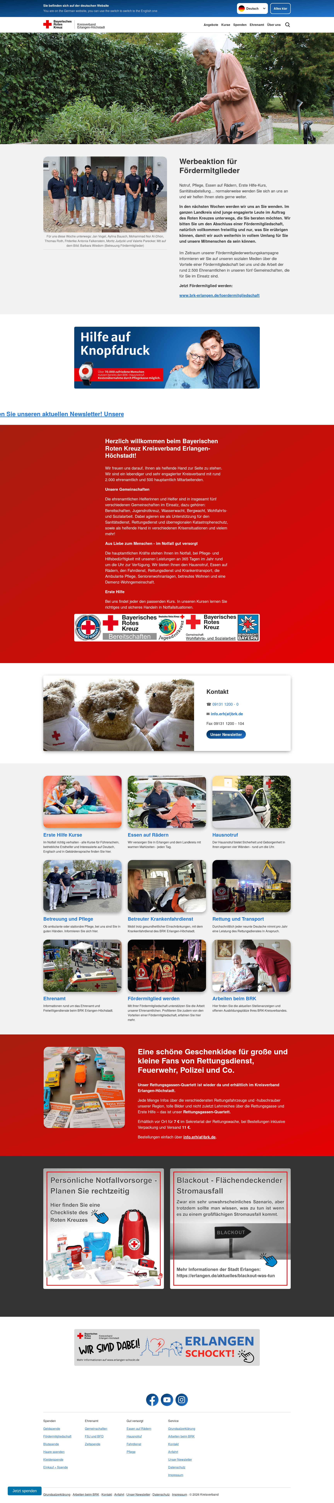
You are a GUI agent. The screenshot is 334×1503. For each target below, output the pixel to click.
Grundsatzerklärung (181, 1428)
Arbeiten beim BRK (234, 998)
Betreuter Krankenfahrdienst (160, 918)
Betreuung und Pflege (68, 918)
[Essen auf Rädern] (167, 802)
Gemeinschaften (96, 1428)
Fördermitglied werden (154, 998)
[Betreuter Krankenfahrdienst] (167, 886)
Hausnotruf (225, 834)
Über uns (274, 24)
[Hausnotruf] (251, 802)
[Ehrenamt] (82, 966)
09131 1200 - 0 (225, 704)
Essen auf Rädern (148, 834)
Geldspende (51, 1428)
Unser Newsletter (180, 1459)
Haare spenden (54, 1451)
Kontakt (173, 1444)
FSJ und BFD (94, 1436)
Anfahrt (173, 1451)
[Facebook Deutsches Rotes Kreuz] (152, 1400)
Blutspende (51, 1444)
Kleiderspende (53, 1459)
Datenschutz (176, 1467)
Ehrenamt (257, 24)
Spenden (240, 24)
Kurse (225, 24)
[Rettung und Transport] (251, 886)
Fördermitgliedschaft (57, 1436)
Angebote (211, 24)
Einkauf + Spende (55, 1467)
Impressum (175, 1475)
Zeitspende (92, 1444)
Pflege (131, 1451)
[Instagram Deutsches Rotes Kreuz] (182, 1400)
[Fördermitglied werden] (167, 966)
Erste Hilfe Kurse (62, 834)
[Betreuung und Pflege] (82, 886)
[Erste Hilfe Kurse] (82, 802)
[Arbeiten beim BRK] (251, 966)
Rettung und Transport (238, 918)
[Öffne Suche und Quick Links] (288, 25)
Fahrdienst (134, 1444)
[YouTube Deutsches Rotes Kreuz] (167, 1400)
